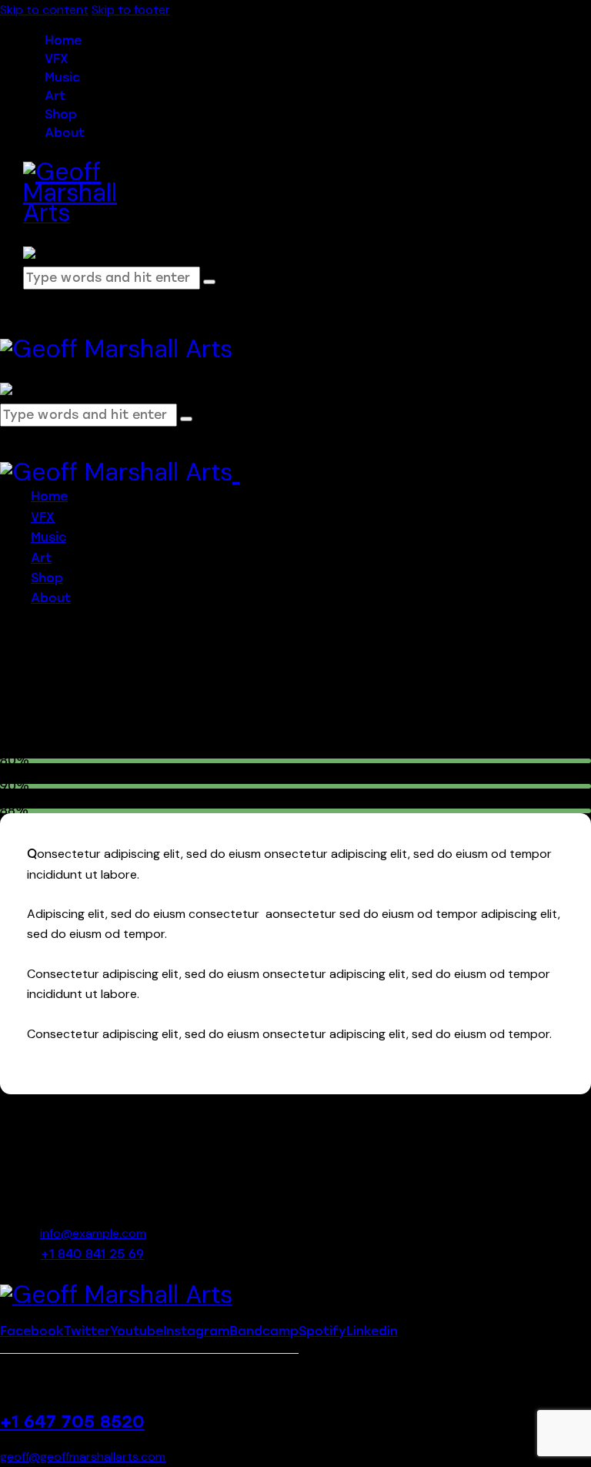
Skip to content (44, 10)
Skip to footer (131, 10)
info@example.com (93, 1233)
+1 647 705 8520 (72, 1422)
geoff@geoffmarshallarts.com (82, 1457)
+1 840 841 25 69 (92, 1254)
